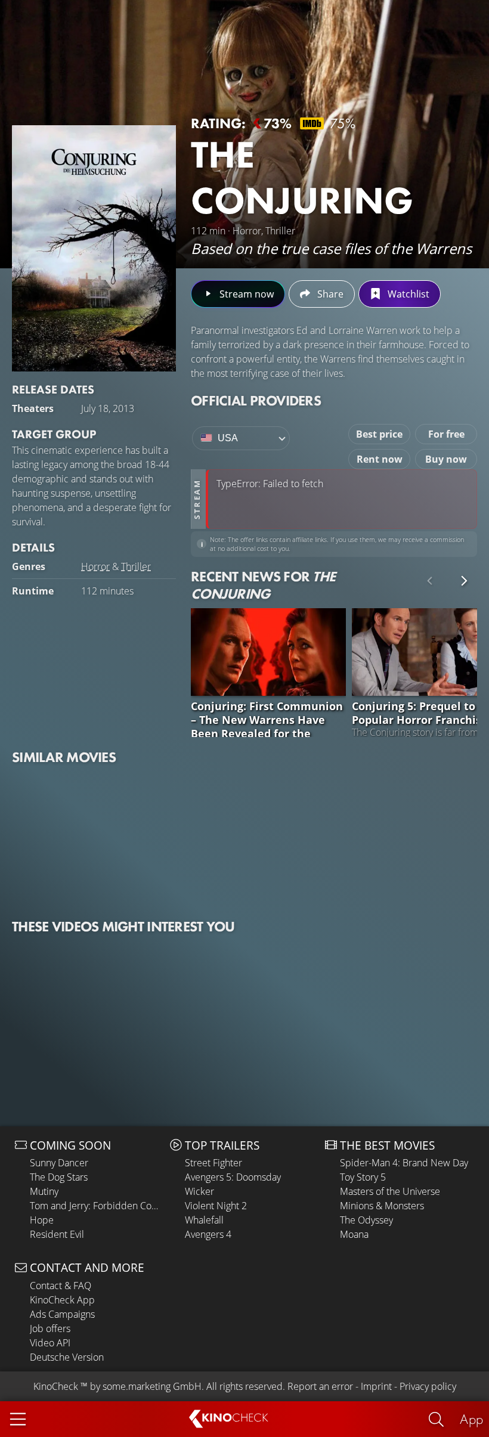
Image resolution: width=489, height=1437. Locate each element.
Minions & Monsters (382, 1206)
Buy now (446, 459)
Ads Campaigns (62, 1314)
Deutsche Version (67, 1357)
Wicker (199, 1191)
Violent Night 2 (216, 1206)
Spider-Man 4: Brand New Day (404, 1163)
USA (228, 438)
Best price (379, 434)
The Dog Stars (59, 1177)
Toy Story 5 (363, 1177)
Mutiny (44, 1191)
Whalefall (204, 1220)
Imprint (376, 1386)
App (471, 1419)
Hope (42, 1220)
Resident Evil (57, 1234)
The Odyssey (366, 1220)
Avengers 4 (208, 1234)
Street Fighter (213, 1163)
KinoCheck (55, 1386)
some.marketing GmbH (152, 1386)
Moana (354, 1234)
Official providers (256, 400)
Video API (50, 1343)
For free (446, 434)
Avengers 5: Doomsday (233, 1177)
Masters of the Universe (390, 1191)
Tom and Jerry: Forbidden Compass (97, 1206)
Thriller (136, 566)
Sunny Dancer (59, 1163)
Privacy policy (428, 1386)
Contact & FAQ (60, 1286)
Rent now (380, 459)
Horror (95, 566)
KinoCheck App (62, 1300)
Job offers (50, 1328)
